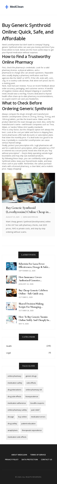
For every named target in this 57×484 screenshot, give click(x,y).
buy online (22, 417)
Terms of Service (38, 454)
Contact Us (46, 459)
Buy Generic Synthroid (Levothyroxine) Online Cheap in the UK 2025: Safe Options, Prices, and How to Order (27, 210)
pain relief (35, 410)
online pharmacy (14, 376)
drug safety (12, 423)
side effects (31, 383)
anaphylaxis (13, 430)
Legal (8, 353)
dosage (11, 417)
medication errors (38, 417)
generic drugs (31, 376)
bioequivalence (32, 396)
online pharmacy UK (34, 389)
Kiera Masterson (30, 217)
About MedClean (19, 454)
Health (9, 346)
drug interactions (14, 389)
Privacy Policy (11, 459)
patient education (28, 423)
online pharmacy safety (17, 410)
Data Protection (30, 459)
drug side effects (14, 396)
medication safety (15, 383)
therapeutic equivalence (32, 430)
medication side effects (17, 437)
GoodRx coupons (37, 403)
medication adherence (17, 403)
